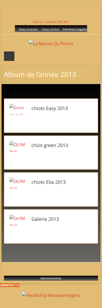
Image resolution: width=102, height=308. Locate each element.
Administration (50, 278)
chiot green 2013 (49, 145)
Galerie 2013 (45, 219)
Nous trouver (28, 29)
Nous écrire (50, 29)
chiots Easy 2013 (49, 108)
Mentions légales (75, 29)
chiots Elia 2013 (48, 182)
